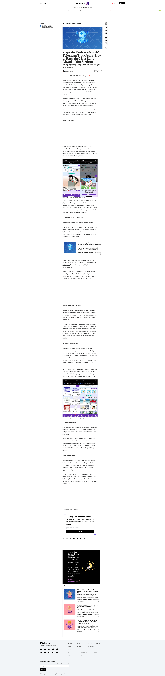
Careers (95, 654)
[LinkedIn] (53, 649)
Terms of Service (84, 652)
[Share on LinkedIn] (71, 75)
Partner (70, 643)
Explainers (75, 7)
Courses (90, 7)
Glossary (85, 7)
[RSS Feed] (41, 652)
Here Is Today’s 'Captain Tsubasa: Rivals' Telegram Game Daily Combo (89, 243)
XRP (79, 10)
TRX (115, 10)
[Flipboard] (53, 652)
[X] (41, 649)
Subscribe (43, 669)
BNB (67, 10)
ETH (54, 10)
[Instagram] (45, 649)
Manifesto (70, 655)
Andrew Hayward (73, 509)
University (99, 643)
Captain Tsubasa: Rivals (69, 80)
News (78, 643)
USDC (90, 10)
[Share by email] (74, 75)
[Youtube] (49, 652)
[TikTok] (45, 652)
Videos (80, 7)
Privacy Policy (83, 655)
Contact (95, 652)
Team (69, 652)
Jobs (94, 655)
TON (82, 87)
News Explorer (90, 646)
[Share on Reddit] (80, 75)
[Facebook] (57, 649)
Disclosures (70, 654)
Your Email (68, 524)
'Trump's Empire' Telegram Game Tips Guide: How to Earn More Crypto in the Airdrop (87, 622)
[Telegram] (57, 652)
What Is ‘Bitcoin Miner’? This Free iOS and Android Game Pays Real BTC (87, 591)
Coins (69, 646)
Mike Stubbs (70, 71)
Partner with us (120, 7)
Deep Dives (89, 643)
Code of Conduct (84, 654)
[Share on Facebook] (77, 75)
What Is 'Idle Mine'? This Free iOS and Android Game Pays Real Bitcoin (87, 606)
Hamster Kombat (89, 146)
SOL (103, 10)
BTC (41, 10)
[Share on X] (68, 75)
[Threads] (49, 649)
